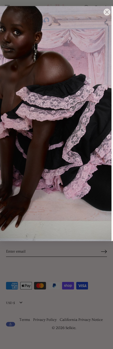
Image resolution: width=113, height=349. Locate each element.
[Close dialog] (107, 12)
